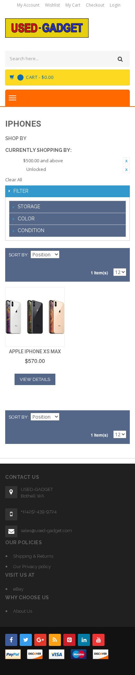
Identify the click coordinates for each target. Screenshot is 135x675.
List (121, 255)
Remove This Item (126, 160)
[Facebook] (11, 640)
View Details (35, 379)
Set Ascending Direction (66, 255)
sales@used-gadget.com (46, 530)
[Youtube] (98, 640)
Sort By (18, 254)
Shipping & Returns (33, 556)
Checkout (95, 5)
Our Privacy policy (32, 566)
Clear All (13, 179)
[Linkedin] (84, 640)
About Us (22, 611)
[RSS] (55, 640)
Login (115, 5)
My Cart (72, 5)
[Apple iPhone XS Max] (35, 317)
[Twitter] (26, 640)
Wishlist (52, 5)
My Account (28, 5)
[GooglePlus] (40, 640)
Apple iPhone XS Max (35, 351)
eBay (18, 589)
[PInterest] (69, 640)
